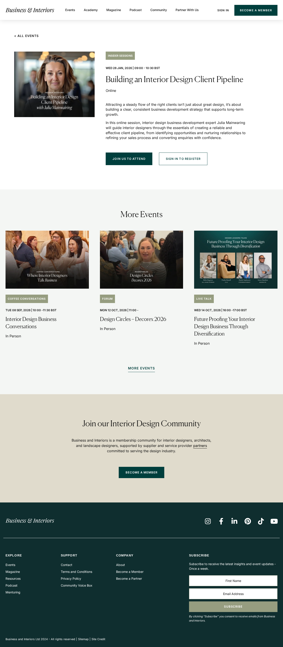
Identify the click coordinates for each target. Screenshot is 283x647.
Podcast (136, 10)
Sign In (223, 10)
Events (70, 10)
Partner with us (187, 10)
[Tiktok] (261, 521)
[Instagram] (208, 521)
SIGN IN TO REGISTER (183, 158)
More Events (141, 368)
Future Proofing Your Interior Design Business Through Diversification (224, 326)
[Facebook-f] (221, 521)
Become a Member (256, 10)
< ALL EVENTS (26, 36)
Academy (91, 10)
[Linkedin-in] (234, 521)
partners (200, 445)
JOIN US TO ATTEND (129, 158)
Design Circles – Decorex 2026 (133, 319)
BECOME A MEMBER (142, 472)
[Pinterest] (247, 521)
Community (158, 10)
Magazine (113, 10)
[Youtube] (274, 521)
